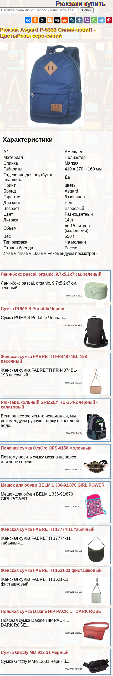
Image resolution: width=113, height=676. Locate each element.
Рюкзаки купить (84, 3)
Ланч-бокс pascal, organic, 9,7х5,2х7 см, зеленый (51, 274)
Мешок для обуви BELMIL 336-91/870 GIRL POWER (53, 485)
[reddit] (64, 20)
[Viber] (87, 20)
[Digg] (57, 20)
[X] (42, 20)
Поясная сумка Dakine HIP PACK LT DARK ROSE (51, 611)
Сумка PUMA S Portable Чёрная (33, 308)
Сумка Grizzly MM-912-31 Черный (35, 652)
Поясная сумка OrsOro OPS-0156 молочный (46, 448)
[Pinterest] (109, 20)
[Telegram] (101, 20)
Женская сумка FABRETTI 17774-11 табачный (48, 529)
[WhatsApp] (94, 20)
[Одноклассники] (35, 20)
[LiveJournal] (72, 20)
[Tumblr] (79, 20)
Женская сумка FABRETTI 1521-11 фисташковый (51, 570)
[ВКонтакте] (28, 20)
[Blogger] (50, 20)
